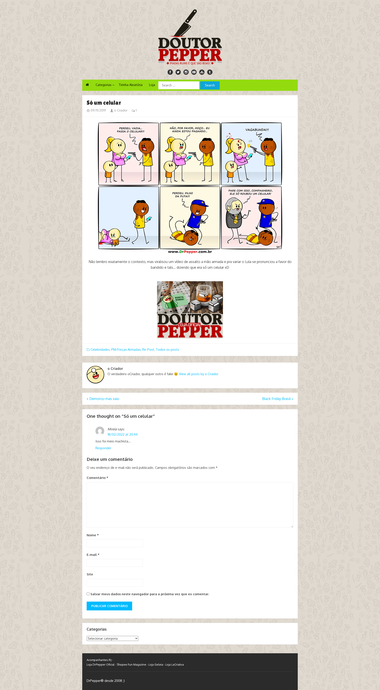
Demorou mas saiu (103, 398)
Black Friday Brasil (277, 398)
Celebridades (100, 349)
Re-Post (148, 349)
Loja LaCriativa (174, 664)
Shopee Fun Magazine (131, 664)
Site (90, 574)
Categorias (103, 85)
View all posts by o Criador (198, 374)
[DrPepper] (190, 36)
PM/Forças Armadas (126, 349)
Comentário (97, 478)
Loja (152, 85)
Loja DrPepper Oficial (101, 664)
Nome (93, 535)
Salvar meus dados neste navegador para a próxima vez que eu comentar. (149, 594)
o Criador (120, 110)
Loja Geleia (155, 664)
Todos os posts (167, 349)
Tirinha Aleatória (130, 85)
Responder (103, 448)
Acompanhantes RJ (99, 660)
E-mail (93, 555)
